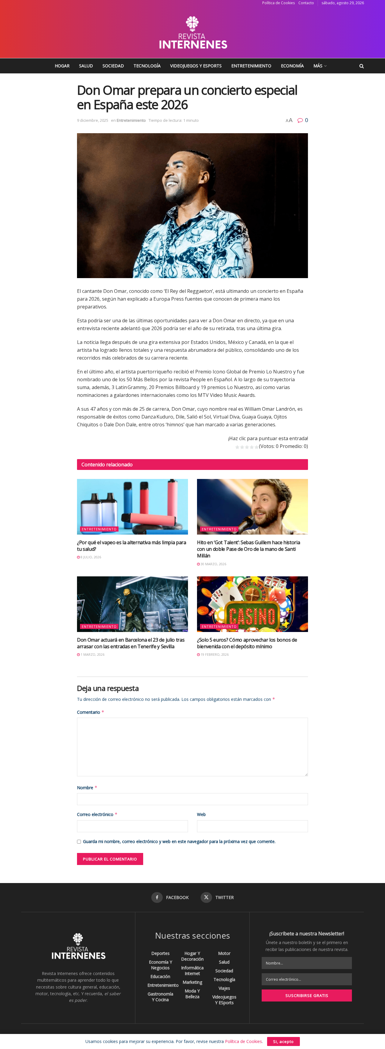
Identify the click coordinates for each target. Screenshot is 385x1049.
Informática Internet (192, 970)
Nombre (87, 787)
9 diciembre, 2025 (92, 120)
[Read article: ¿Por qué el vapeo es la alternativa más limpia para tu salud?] (132, 507)
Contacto (306, 2)
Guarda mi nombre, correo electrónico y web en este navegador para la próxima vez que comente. (179, 841)
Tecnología (147, 66)
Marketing (192, 982)
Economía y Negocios (160, 965)
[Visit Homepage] (192, 32)
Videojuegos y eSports (196, 66)
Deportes (160, 953)
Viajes (224, 988)
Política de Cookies (278, 2)
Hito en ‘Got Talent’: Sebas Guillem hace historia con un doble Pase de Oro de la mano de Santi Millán (248, 549)
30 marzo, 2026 (213, 564)
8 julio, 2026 (90, 557)
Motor (224, 953)
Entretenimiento (251, 66)
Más (317, 66)
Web (201, 814)
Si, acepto (283, 1041)
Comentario (90, 712)
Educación (160, 976)
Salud (86, 66)
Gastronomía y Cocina (160, 996)
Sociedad (113, 66)
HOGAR (62, 66)
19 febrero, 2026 (214, 654)
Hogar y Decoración (192, 956)
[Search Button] (361, 65)
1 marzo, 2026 (92, 654)
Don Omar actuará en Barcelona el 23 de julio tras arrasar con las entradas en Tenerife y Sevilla (130, 643)
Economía (292, 66)
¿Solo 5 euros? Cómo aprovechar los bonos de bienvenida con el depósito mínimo (247, 643)
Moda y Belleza (192, 993)
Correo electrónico (97, 814)
